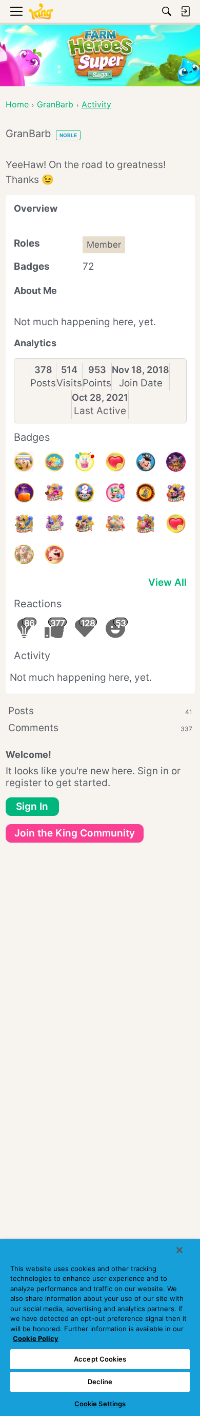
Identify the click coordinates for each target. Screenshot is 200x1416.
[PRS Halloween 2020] (176, 462)
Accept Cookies (100, 1359)
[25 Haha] (54, 554)
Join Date (141, 383)
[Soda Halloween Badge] (24, 492)
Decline (100, 1381)
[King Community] (41, 11)
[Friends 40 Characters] (176, 492)
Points (97, 383)
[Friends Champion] (145, 462)
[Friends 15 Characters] (84, 523)
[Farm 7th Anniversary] (54, 462)
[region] (100, 1327)
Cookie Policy (35, 1338)
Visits (69, 383)
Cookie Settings (100, 1404)
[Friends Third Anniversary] (24, 462)
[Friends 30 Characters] (24, 523)
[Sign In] (185, 11)
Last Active (100, 411)
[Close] (179, 1250)
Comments (100, 728)
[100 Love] (115, 462)
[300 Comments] (115, 492)
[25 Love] (176, 523)
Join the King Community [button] (74, 833)
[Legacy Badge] (24, 554)
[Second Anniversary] (84, 462)
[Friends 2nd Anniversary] (84, 492)
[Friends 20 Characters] (54, 523)
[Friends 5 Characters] (145, 523)
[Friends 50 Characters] (54, 492)
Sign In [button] (32, 806)
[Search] (166, 11)
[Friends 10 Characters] (115, 523)
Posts (43, 383)
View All (167, 582)
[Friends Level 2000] (145, 492)
